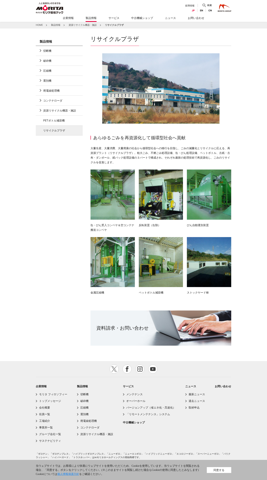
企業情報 (41, 386)
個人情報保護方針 (68, 474)
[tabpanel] (161, 88)
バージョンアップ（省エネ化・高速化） (151, 407)
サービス (128, 386)
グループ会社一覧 (50, 434)
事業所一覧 (46, 427)
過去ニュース (197, 400)
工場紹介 (44, 420)
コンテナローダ (52, 100)
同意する (218, 470)
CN (210, 10)
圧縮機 (47, 70)
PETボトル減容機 (54, 120)
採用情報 (189, 5)
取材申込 (194, 407)
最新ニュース (197, 394)
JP (193, 10)
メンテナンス (134, 394)
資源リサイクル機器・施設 (59, 110)
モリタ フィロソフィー (53, 394)
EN (201, 10)
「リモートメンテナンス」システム (148, 414)
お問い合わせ (223, 386)
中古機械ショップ (134, 422)
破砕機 (47, 60)
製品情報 (46, 41)
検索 (209, 5)
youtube (152, 369)
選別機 (47, 80)
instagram (139, 369)
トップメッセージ (50, 400)
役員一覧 (44, 414)
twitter (114, 369)
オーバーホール (135, 400)
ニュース (190, 386)
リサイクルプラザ (54, 130)
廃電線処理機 (51, 90)
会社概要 (44, 407)
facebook (127, 369)
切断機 (47, 50)
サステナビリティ (50, 440)
